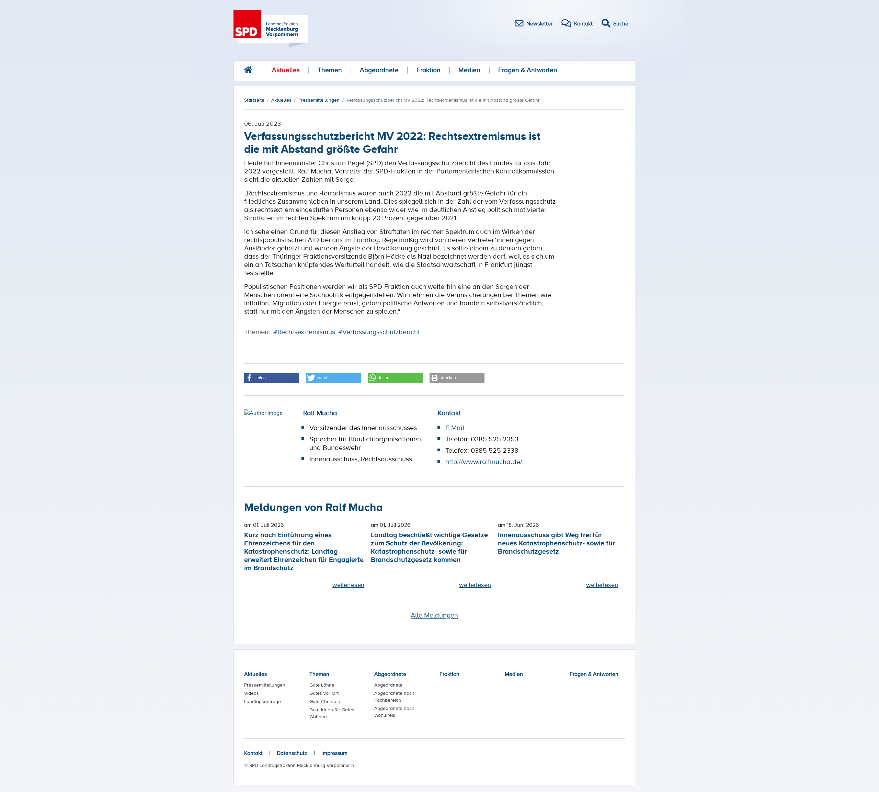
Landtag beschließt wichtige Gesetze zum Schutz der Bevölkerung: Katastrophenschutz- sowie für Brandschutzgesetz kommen (429, 547)
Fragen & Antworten (527, 70)
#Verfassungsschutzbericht (379, 332)
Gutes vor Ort (324, 693)
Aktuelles (286, 70)
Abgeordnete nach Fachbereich (394, 696)
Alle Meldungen (434, 615)
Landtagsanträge (262, 701)
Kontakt (253, 753)
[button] (271, 378)
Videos (251, 693)
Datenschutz (292, 753)
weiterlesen (348, 584)
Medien (469, 70)
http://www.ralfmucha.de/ (483, 461)
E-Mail (454, 427)
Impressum (334, 753)
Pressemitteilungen (264, 684)
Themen (330, 70)
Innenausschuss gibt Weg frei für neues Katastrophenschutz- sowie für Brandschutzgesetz (556, 543)
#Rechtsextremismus (304, 332)
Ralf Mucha (320, 413)
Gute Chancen (324, 701)
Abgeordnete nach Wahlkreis (394, 712)
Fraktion (428, 70)
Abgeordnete (379, 70)
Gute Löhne (321, 684)
